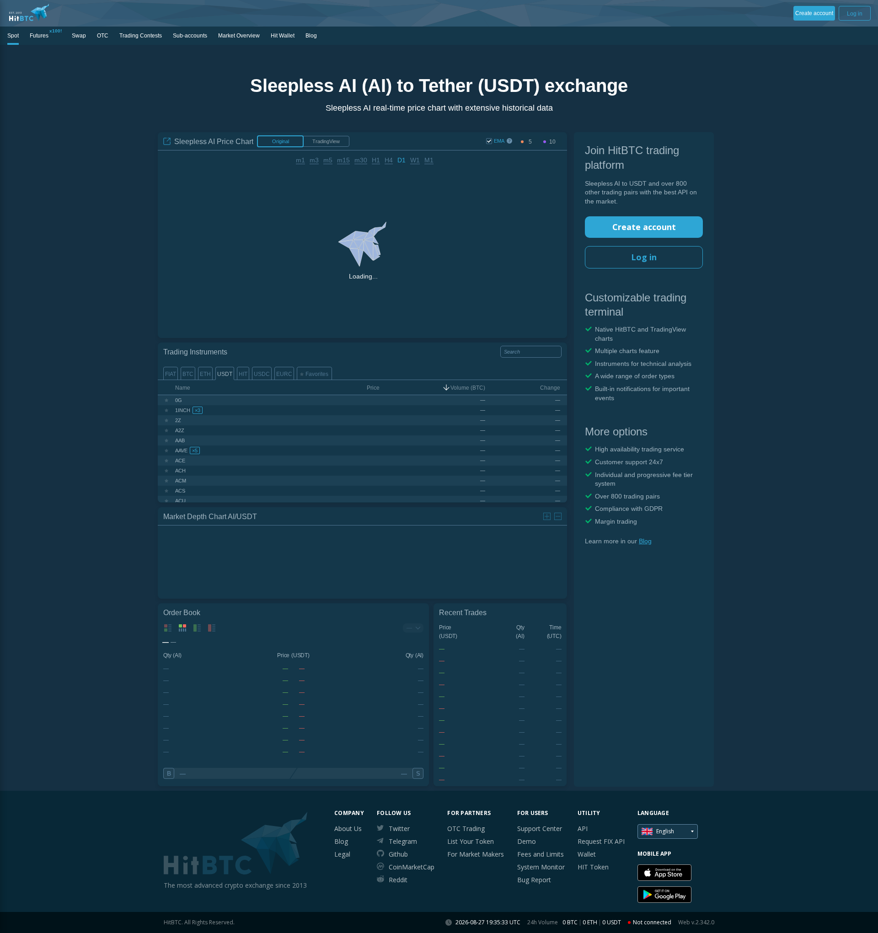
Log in (644, 257)
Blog (645, 541)
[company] (29, 12)
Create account (644, 226)
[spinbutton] (530, 142)
